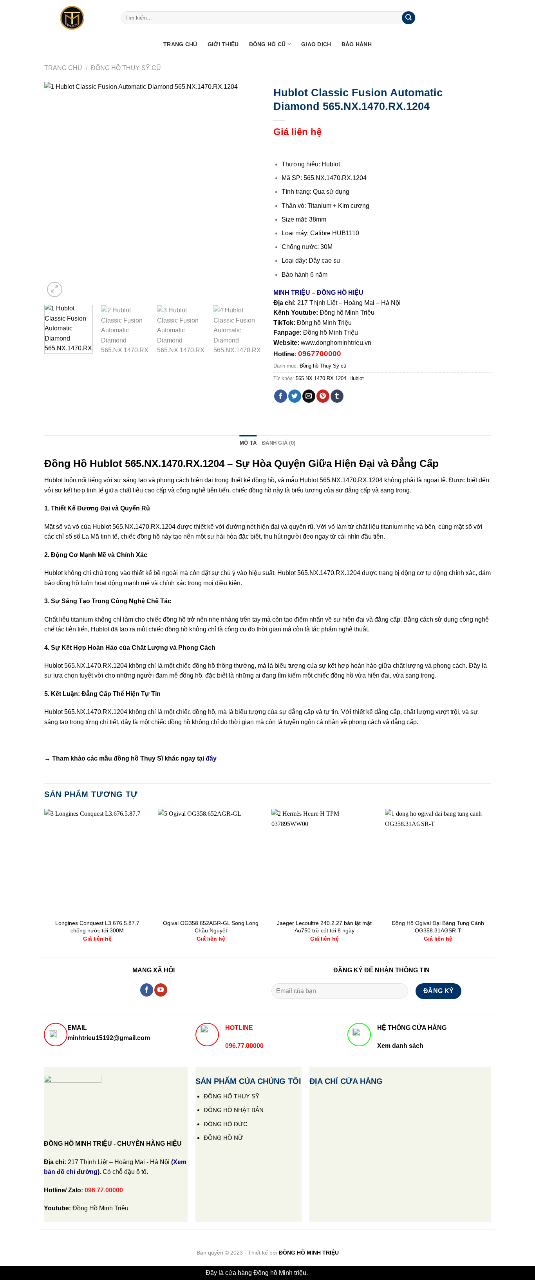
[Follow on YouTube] (160, 990)
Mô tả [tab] (248, 443)
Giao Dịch (316, 44)
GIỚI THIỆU (223, 44)
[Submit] (408, 18)
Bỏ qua (319, 1272)
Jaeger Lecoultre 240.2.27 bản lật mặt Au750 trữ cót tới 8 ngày (324, 927)
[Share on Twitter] (294, 396)
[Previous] (58, 190)
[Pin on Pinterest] (322, 396)
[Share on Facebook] (280, 396)
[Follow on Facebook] (146, 990)
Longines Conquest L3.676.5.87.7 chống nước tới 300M (97, 927)
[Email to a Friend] (308, 396)
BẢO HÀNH (357, 44)
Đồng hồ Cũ (267, 44)
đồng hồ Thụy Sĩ (138, 758)
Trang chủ (63, 68)
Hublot (356, 378)
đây (211, 758)
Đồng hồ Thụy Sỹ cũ (126, 68)
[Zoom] (54, 289)
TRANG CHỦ (180, 44)
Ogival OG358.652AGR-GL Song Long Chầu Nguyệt (210, 927)
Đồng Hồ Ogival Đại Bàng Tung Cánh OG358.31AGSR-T (438, 927)
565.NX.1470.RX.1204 (321, 378)
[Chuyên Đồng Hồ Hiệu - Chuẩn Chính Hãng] (76, 18)
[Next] (247, 190)
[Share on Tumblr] (337, 396)
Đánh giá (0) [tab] (278, 443)
